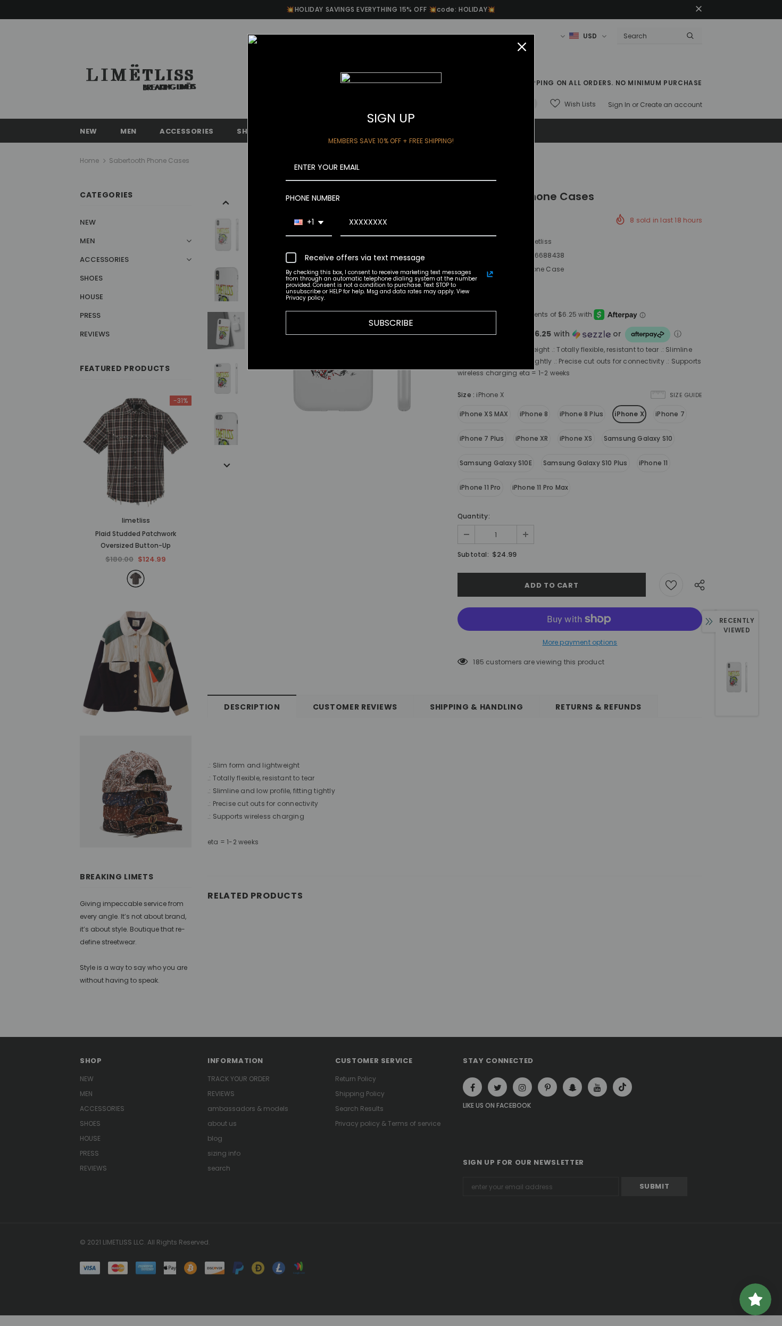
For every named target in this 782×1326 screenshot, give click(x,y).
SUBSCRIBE (391, 323)
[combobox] (309, 222)
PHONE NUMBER (313, 198)
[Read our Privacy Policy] (490, 274)
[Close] (522, 47)
